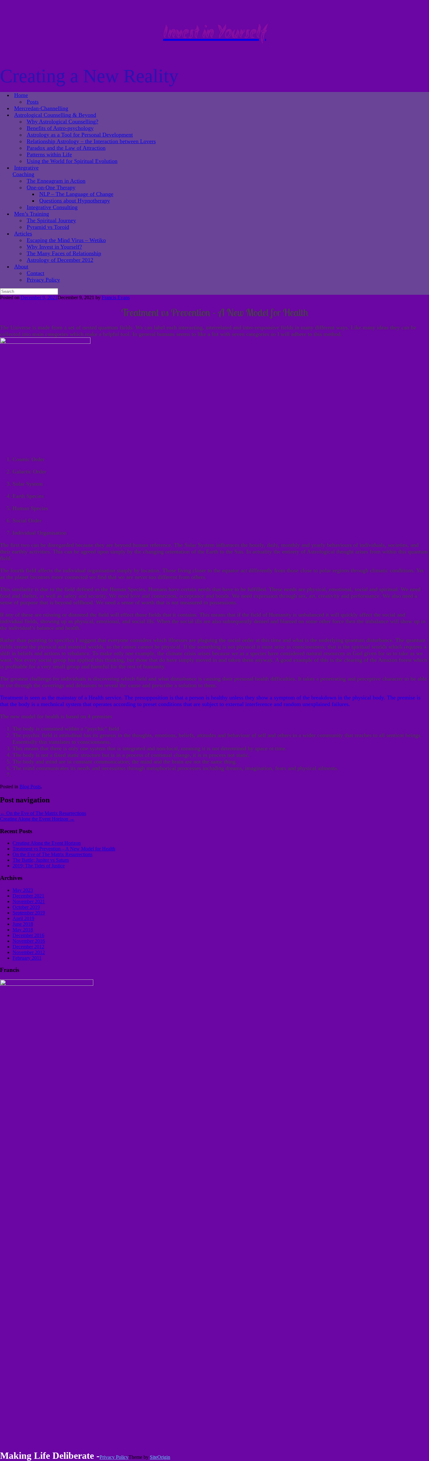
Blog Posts (30, 786)
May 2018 (23, 929)
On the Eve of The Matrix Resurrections (43, 813)
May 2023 (23, 890)
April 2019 (23, 918)
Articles (23, 233)
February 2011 (27, 958)
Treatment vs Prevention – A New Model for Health (64, 848)
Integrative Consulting (52, 207)
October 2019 (26, 907)
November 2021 (29, 901)
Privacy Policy (43, 280)
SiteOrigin (160, 1457)
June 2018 (23, 924)
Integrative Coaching (26, 170)
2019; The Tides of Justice (39, 865)
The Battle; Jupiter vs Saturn (41, 860)
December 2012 (28, 946)
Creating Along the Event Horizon (37, 819)
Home (21, 95)
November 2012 (29, 952)
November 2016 (29, 941)
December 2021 (28, 895)
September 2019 (29, 912)
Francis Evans (116, 297)
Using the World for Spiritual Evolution (72, 161)
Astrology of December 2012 (60, 260)
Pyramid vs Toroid (48, 227)
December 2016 (28, 935)
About (21, 266)
